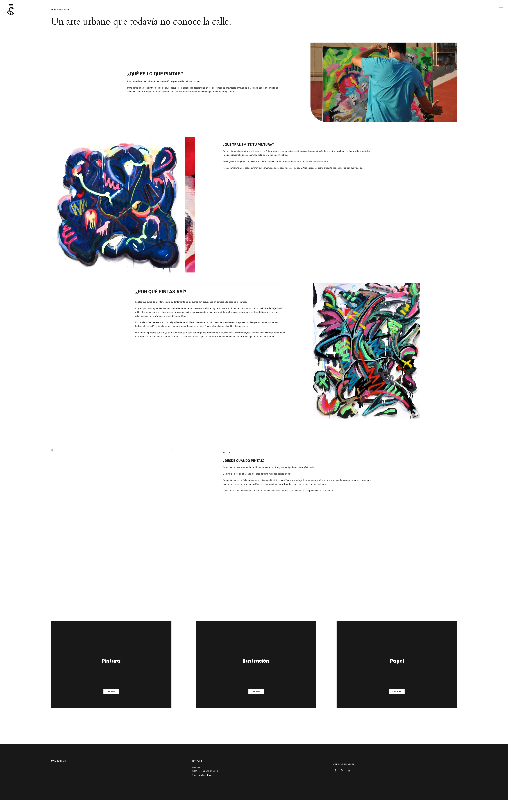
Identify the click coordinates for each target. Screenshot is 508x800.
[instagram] (349, 770)
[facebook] (335, 770)
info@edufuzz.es (206, 775)
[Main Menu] (501, 9)
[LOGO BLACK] (10, 3)
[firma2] (58, 761)
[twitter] (342, 770)
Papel (397, 661)
